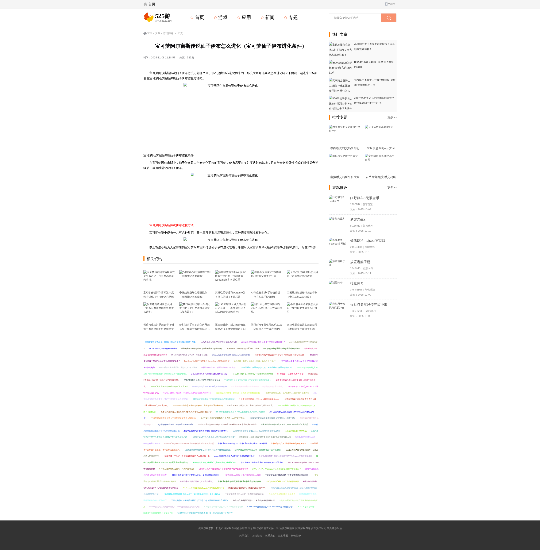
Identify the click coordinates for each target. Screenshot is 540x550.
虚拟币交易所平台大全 (345, 177)
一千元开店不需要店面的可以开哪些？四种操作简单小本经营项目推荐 (227, 424)
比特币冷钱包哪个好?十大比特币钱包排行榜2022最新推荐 (242, 443)
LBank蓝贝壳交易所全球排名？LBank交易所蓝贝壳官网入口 (174, 507)
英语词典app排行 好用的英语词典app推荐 (243, 475)
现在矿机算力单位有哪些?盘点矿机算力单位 (169, 386)
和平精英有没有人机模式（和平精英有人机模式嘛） (215, 462)
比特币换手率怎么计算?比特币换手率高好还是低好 (239, 481)
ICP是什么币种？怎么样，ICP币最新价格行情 (223, 507)
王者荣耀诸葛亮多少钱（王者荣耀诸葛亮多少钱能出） (174, 418)
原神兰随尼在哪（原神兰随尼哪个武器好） (219, 367)
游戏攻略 (168, 33)
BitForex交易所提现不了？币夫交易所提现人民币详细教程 (240, 412)
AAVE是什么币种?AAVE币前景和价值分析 (219, 342)
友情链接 (257, 535)
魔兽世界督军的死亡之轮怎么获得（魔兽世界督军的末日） (196, 475)
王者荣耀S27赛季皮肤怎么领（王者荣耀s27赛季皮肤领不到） (267, 367)
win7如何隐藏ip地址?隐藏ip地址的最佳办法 (281, 348)
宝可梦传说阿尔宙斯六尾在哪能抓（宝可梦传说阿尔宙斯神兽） (257, 386)
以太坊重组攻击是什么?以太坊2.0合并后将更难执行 (287, 393)
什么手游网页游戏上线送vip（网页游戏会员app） (260, 399)
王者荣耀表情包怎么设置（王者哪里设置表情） (245, 494)
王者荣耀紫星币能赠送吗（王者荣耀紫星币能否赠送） (287, 475)
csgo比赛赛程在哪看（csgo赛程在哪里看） (175, 424)
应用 (245, 17)
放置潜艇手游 (360, 262)
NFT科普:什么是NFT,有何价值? (290, 374)
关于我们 (244, 535)
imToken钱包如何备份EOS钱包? (163, 348)
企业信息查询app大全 (380, 148)
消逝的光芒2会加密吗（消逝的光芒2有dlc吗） (247, 488)
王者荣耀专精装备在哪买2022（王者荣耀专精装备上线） (257, 431)
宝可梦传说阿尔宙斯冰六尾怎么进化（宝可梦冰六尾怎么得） (158, 297)
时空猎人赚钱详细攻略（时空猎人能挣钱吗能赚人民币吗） (187, 393)
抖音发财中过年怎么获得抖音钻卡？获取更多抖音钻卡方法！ (280, 355)
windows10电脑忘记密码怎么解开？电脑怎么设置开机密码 (198, 405)
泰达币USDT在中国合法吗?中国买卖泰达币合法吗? (262, 462)
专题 (292, 17)
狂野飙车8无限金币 (364, 198)
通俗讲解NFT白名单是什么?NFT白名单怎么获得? (214, 437)
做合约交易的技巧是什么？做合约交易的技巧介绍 (254, 500)
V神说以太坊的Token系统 (296, 431)
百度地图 (283, 535)
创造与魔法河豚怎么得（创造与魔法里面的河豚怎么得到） (158, 329)
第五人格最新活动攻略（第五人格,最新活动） (231, 355)
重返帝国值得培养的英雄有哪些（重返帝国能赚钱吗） (206, 431)
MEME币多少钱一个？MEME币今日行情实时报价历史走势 (189, 443)
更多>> (392, 117)
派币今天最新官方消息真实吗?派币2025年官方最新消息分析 (186, 412)
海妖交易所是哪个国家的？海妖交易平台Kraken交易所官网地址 (285, 456)
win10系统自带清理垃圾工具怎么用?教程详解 (178, 367)
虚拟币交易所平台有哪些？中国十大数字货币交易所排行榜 (223, 469)
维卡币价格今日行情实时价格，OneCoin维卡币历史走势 (284, 424)
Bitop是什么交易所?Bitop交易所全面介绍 (209, 386)
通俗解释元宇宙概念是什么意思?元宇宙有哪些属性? (263, 342)
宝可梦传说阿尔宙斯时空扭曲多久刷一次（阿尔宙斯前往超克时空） (205, 513)
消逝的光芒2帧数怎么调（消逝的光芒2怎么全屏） (202, 348)
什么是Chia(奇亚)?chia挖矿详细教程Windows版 (252, 374)
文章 (157, 33)
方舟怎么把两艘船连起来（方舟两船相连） (177, 469)
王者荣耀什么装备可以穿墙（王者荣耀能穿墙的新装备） (248, 380)
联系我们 (270, 535)
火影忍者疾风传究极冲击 (368, 304)
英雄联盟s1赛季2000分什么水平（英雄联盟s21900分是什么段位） (193, 494)
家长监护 (296, 535)
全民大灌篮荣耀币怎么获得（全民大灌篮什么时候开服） (258, 450)
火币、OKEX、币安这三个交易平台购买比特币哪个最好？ (276, 469)
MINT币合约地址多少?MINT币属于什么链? (189, 355)
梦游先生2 (358, 219)
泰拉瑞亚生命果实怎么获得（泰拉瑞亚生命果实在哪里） (302, 329)
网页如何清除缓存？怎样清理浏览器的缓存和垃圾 (214, 399)
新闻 (269, 17)
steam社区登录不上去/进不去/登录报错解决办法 (234, 456)
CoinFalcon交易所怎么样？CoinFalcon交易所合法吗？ (270, 507)
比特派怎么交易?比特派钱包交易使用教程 (288, 443)
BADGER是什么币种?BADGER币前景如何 (202, 380)
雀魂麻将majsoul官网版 (368, 240)
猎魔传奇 (357, 283)
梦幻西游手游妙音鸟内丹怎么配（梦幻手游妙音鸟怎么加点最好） (194, 329)
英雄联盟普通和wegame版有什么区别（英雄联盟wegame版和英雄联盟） (230, 297)
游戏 (222, 17)
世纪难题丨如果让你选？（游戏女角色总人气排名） (255, 361)
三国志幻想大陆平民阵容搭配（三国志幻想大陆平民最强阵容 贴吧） (200, 500)
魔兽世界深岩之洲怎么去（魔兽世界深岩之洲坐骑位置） (250, 405)
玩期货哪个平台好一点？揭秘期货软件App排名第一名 (187, 456)
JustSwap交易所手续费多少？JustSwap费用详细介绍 (207, 361)
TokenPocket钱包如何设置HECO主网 (243, 348)
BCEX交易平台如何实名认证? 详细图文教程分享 (203, 488)
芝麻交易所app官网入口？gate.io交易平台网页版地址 (208, 450)
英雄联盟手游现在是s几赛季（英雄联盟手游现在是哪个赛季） (171, 342)
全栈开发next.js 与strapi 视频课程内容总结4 (209, 374)
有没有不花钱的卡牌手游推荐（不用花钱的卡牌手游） (273, 418)
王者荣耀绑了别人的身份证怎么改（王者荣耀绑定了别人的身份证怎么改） (230, 329)
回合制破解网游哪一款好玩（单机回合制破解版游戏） (239, 393)
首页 (151, 4)
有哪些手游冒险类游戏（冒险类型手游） (197, 481)
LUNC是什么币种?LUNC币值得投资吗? (282, 481)
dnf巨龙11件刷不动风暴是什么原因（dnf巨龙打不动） (223, 418)
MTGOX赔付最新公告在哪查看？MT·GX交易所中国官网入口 (265, 437)
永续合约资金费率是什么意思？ (282, 494)
